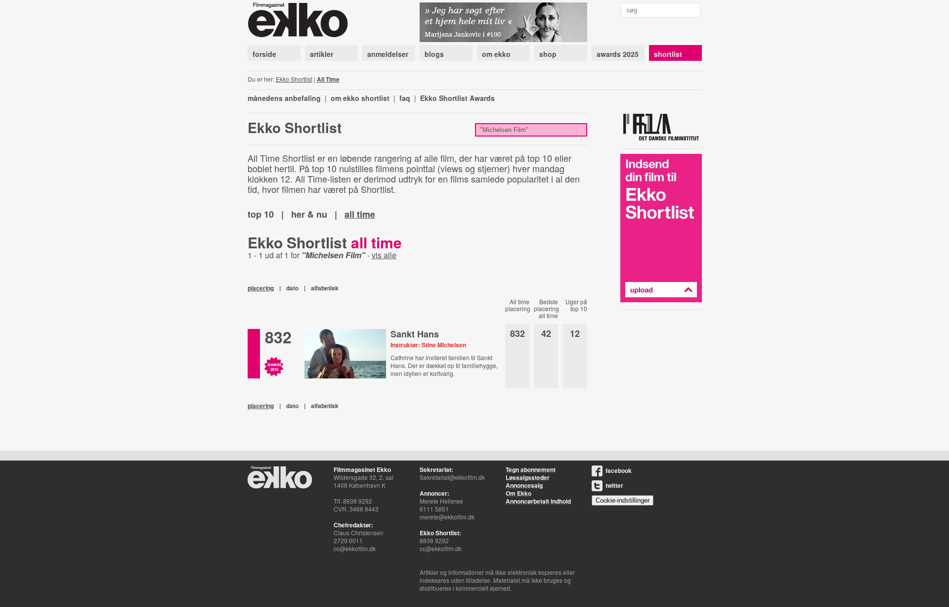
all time (360, 214)
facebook (618, 470)
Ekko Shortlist (294, 79)
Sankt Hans (414, 333)
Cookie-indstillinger (622, 500)
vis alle (384, 255)
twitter (614, 485)
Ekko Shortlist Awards (457, 98)
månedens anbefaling (284, 98)
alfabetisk (325, 287)
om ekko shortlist (360, 98)
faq (404, 98)
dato (292, 287)
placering (261, 287)
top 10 (261, 214)
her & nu (309, 214)
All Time (328, 79)
